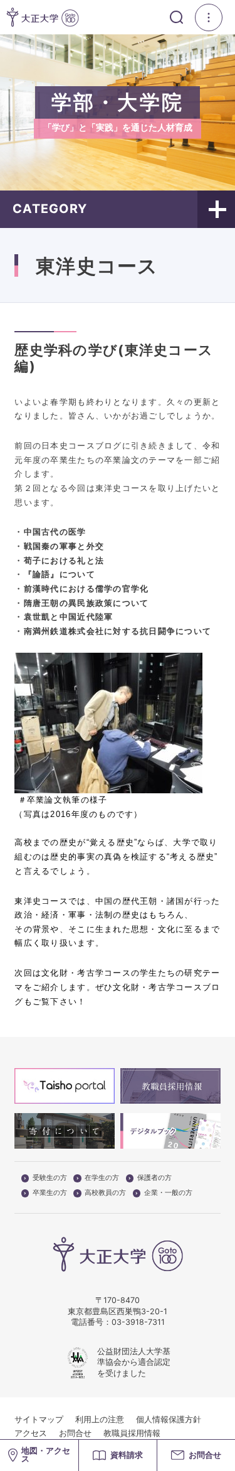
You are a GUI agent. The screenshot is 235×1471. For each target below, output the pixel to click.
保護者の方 (154, 1178)
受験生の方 (50, 1178)
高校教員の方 (105, 1193)
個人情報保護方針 (168, 1419)
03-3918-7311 (138, 1322)
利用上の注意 (99, 1419)
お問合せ (75, 1433)
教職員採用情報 (131, 1433)
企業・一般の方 (168, 1193)
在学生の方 (102, 1178)
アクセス (30, 1433)
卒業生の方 (50, 1193)
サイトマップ (38, 1419)
